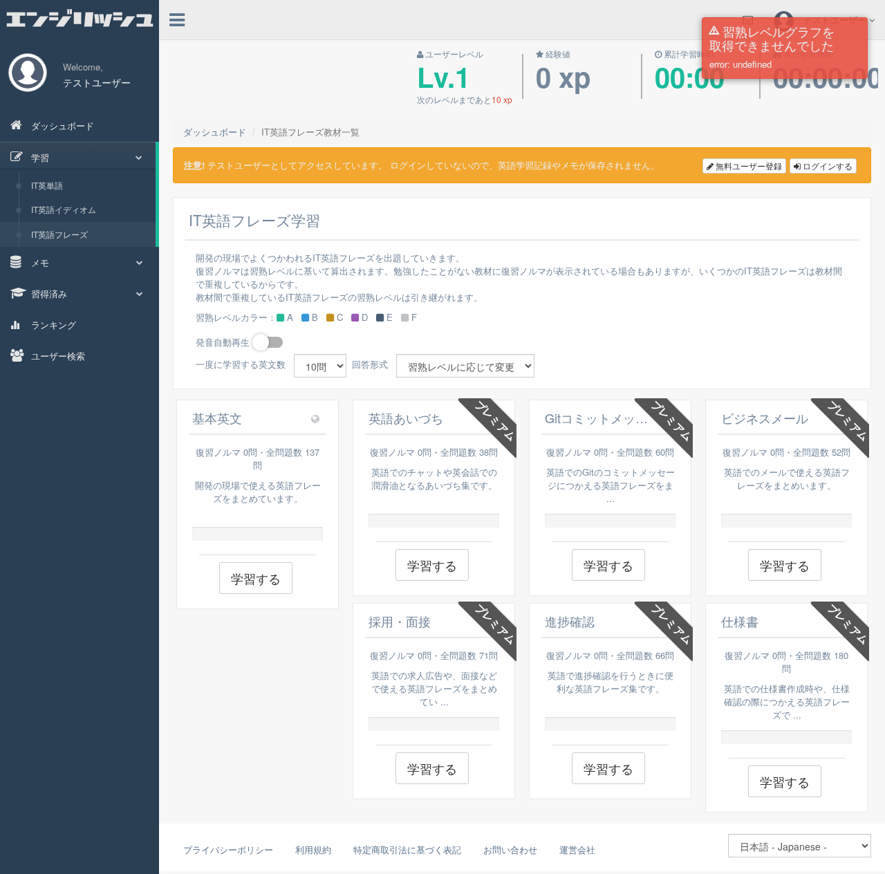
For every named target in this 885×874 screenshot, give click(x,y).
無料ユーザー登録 (748, 165)
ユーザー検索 (56, 355)
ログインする (827, 165)
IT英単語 (47, 185)
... (610, 498)
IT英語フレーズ (59, 234)
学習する (256, 578)
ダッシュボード (61, 125)
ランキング (52, 324)
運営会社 (577, 849)
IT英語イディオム (63, 209)
